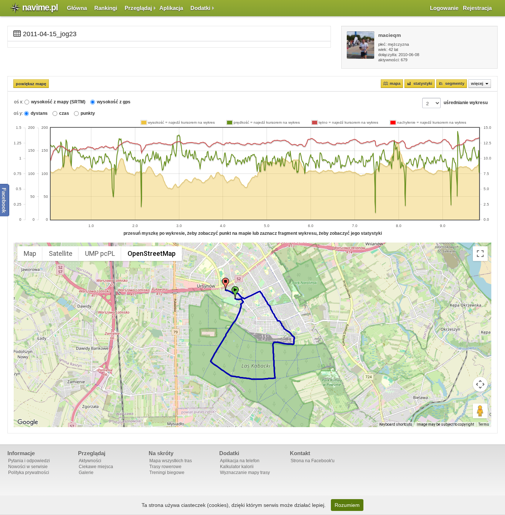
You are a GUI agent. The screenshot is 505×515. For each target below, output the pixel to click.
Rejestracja (477, 8)
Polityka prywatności (28, 472)
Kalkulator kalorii (237, 466)
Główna (77, 8)
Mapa (395, 83)
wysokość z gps (114, 101)
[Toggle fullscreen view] (480, 253)
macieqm (389, 35)
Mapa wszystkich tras (170, 460)
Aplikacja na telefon (240, 460)
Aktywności (90, 460)
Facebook (4, 200)
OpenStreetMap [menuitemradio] (152, 253)
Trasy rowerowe (165, 466)
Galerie (86, 472)
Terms (483, 424)
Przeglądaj (138, 8)
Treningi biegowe (166, 472)
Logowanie (444, 8)
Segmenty (454, 83)
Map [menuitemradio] (30, 253)
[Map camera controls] (480, 384)
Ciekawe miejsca (96, 466)
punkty (88, 113)
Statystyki (422, 83)
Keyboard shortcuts (395, 424)
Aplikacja (171, 8)
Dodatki (200, 8)
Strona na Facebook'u (313, 460)
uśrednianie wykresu (466, 102)
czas (64, 113)
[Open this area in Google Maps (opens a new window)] (28, 422)
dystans (39, 113)
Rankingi (105, 8)
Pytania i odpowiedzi (29, 460)
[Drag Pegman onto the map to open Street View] (480, 411)
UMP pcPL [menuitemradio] (100, 253)
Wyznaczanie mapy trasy (245, 472)
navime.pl (40, 7)
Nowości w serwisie (28, 466)
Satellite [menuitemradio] (60, 253)
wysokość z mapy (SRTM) (58, 101)
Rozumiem (347, 505)
